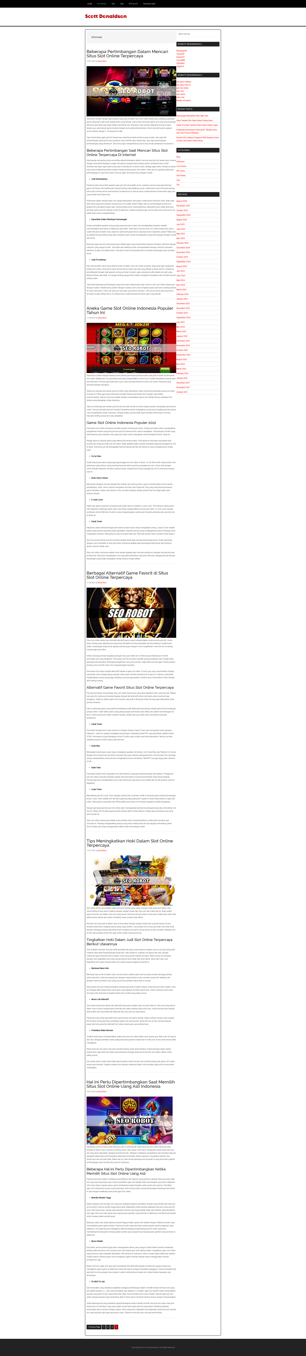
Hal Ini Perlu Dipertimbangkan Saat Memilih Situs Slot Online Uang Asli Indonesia (131, 1084)
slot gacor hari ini (183, 85)
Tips (178, 180)
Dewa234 (180, 57)
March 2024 (181, 289)
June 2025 (180, 229)
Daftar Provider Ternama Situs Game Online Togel (197, 125)
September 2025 (183, 215)
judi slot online (182, 88)
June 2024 (180, 275)
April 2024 (180, 285)
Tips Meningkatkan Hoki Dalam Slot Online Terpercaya (130, 843)
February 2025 (182, 243)
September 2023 (183, 317)
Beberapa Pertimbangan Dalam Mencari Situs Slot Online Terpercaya (127, 53)
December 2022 (183, 341)
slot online (180, 94)
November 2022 (183, 345)
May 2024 (180, 280)
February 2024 (182, 294)
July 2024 (180, 271)
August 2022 (181, 359)
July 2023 (180, 322)
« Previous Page (94, 1327)
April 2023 (180, 327)
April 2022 (180, 364)
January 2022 (182, 378)
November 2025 (183, 206)
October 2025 (182, 210)
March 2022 (181, 369)
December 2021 (183, 383)
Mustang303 (181, 51)
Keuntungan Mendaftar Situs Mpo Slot (192, 116)
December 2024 (183, 248)
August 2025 (181, 220)
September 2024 (183, 261)
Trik (177, 185)
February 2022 (182, 373)
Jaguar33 (180, 66)
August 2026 (181, 201)
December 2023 (183, 303)
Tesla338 (180, 54)
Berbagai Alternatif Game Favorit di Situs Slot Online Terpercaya (127, 575)
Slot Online (181, 175)
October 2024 (182, 257)
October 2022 (182, 350)
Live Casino (181, 166)
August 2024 (181, 266)
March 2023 (181, 331)
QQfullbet (180, 63)
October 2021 (182, 392)
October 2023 (182, 313)
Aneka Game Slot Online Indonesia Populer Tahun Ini (130, 310)
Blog (178, 157)
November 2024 (183, 252)
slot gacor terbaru (183, 82)
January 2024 (182, 299)
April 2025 (180, 238)
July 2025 (180, 224)
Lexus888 (180, 60)
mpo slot (180, 91)
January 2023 (182, 336)
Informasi (180, 161)
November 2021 (183, 387)
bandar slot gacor (183, 100)
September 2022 (183, 355)
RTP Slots (180, 171)
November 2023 (183, 308)
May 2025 (180, 234)
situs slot (180, 97)
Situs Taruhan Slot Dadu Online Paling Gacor (194, 120)
